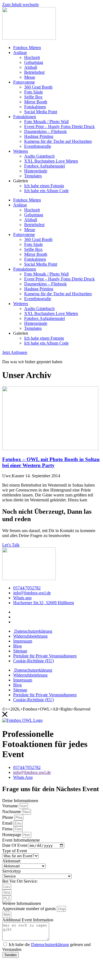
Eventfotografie (37, 146)
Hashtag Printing (38, 136)
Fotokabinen (35, 106)
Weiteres (20, 151)
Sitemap (20, 651)
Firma (7, 828)
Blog (17, 646)
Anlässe (20, 52)
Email (7, 823)
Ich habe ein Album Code (46, 190)
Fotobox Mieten (27, 47)
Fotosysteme (24, 82)
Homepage (12, 834)
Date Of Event (15, 845)
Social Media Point (40, 111)
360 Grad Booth (38, 87)
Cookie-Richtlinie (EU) (33, 660)
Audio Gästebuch (39, 156)
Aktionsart (11, 861)
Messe (29, 77)
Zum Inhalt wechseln (20, 4)
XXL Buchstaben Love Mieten (51, 161)
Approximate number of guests (29, 908)
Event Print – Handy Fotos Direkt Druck (59, 126)
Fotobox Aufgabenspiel (44, 166)
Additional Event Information (27, 920)
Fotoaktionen (24, 116)
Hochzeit (32, 57)
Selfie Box (33, 97)
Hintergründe (35, 171)
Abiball (30, 67)
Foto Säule (33, 92)
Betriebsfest (34, 72)
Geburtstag (33, 62)
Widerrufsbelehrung (30, 636)
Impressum (22, 641)
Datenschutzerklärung (32, 631)
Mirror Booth (35, 102)
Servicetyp (11, 871)
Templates (33, 176)
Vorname (10, 805)
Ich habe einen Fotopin (44, 185)
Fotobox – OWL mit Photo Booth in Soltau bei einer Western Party (51, 462)
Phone (8, 817)
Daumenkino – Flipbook (45, 131)
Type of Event (14, 850)
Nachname (12, 811)
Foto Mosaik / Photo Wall (46, 121)
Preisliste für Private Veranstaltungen (45, 656)
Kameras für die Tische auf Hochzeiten (58, 141)
